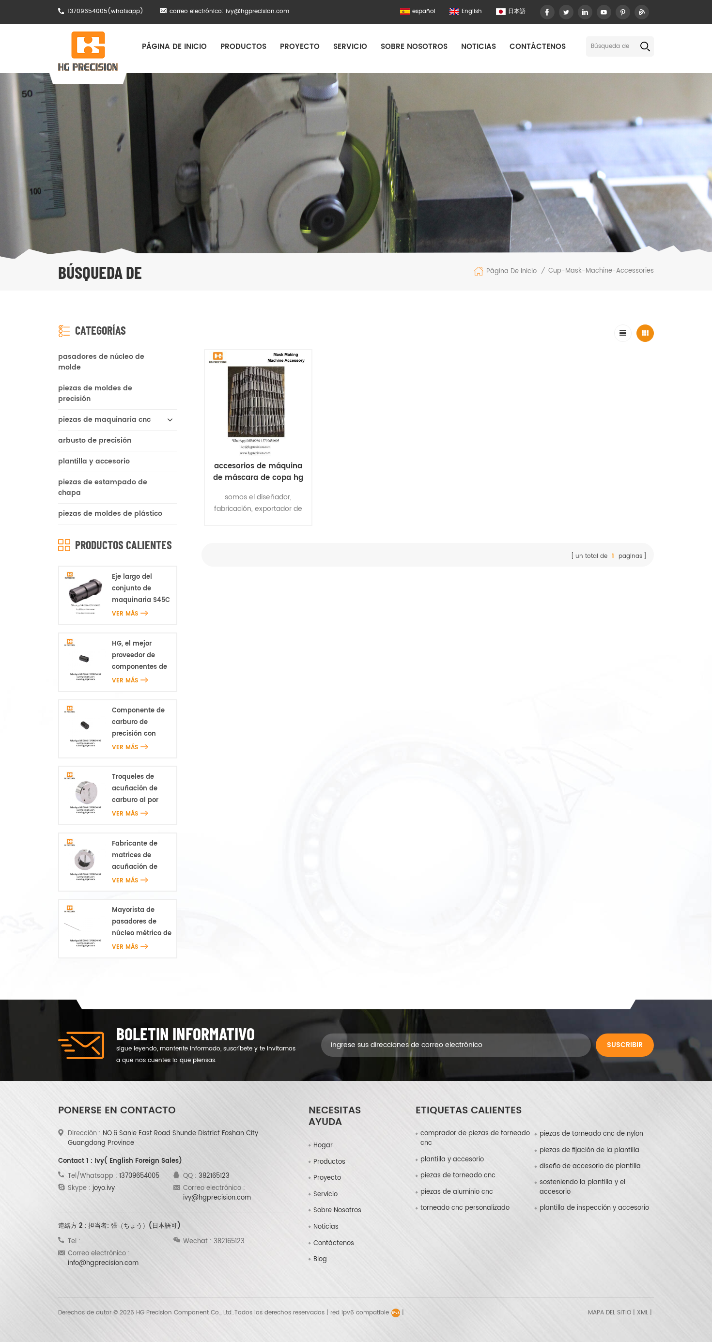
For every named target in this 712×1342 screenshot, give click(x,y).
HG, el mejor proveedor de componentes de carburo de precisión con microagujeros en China (141, 656)
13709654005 (88, 11)
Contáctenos (538, 47)
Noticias (478, 47)
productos (329, 1162)
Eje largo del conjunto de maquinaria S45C (141, 588)
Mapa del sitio (609, 1312)
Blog (320, 1259)
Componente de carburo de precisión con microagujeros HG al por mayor (141, 723)
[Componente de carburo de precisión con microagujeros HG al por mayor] (85, 726)
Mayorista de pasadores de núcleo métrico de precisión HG (141, 922)
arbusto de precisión (94, 440)
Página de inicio (174, 47)
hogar (323, 1146)
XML (642, 1312)
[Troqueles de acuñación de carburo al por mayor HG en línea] (85, 793)
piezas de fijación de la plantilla (589, 1151)
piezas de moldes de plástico (110, 513)
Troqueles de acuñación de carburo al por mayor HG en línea (135, 789)
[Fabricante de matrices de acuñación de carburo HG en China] (85, 859)
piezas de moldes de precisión (95, 393)
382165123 (214, 1176)
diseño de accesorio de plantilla (590, 1167)
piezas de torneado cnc (457, 1176)
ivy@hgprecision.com (257, 11)
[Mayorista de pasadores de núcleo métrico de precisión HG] (85, 926)
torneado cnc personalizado (465, 1208)
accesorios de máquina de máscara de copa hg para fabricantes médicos (258, 472)
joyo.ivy (104, 1188)
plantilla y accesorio (94, 461)
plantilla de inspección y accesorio (594, 1208)
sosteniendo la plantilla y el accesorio (582, 1187)
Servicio (350, 47)
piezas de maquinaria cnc (104, 419)
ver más (125, 613)
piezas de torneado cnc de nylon (591, 1134)
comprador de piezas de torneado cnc (475, 1138)
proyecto (300, 47)
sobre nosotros (414, 47)
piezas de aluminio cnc (456, 1192)
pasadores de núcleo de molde (101, 362)
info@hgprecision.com (103, 1263)
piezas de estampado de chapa (102, 487)
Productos (243, 47)
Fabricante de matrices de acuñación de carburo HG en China (135, 856)
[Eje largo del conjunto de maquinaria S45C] (85, 593)
